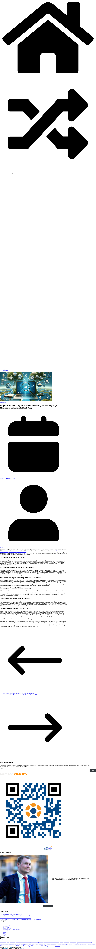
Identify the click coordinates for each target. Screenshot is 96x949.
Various (4, 934)
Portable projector (81, 944)
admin (1, 547)
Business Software (20, 942)
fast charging (23, 944)
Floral (26, 944)
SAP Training (44, 946)
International (5, 930)
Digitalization (5, 370)
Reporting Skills (90, 944)
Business (8, 942)
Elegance (11, 944)
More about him (48, 905)
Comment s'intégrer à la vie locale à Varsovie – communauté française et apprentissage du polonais (20, 919)
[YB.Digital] (48, 75)
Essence (18, 944)
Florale (30, 944)
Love (45, 944)
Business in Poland (6, 923)
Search (1, 768)
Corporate (61, 942)
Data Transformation (80, 942)
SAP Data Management (10, 945)
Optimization (59, 944)
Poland (75, 944)
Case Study (28, 942)
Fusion (40, 944)
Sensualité (52, 945)
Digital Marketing (87, 942)
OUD (63, 944)
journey (42, 944)
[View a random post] (48, 171)
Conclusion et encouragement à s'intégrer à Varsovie (10, 914)
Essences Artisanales (7, 928)
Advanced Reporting (3, 942)
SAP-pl (4, 932)
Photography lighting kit (68, 944)
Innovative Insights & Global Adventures (11, 929)
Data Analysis (66, 942)
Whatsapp (48, 850)
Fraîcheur (33, 944)
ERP (15, 944)
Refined (85, 944)
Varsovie (4, 935)
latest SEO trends (27, 623)
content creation (48, 942)
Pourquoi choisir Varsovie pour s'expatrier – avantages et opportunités (14, 916)
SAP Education (19, 946)
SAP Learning (26, 946)
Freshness (36, 944)
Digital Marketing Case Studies (9, 924)
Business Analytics (12, 942)
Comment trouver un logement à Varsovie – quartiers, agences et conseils (15, 915)
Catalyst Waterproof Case (37, 942)
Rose (94, 944)
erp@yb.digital (49, 848)
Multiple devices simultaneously (51, 944)
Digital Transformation (4, 944)
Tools (4, 369)
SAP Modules (33, 946)
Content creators (56, 942)
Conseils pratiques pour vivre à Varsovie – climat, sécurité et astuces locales (15, 918)
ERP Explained (6, 927)
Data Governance (73, 942)
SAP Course (3, 946)
